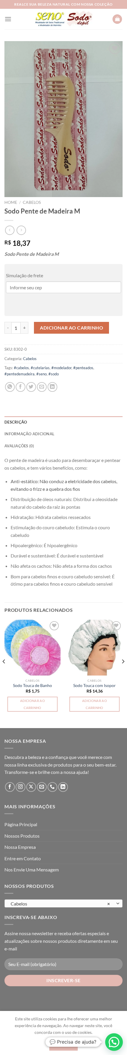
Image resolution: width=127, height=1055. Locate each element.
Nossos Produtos (22, 836)
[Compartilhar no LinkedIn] (52, 387)
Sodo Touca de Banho (32, 685)
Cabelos (32, 202)
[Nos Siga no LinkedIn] (63, 787)
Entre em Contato (22, 858)
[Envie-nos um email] (42, 787)
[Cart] (117, 19)
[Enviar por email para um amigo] (42, 387)
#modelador (61, 367)
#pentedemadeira (19, 374)
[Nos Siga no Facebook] (10, 787)
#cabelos (21, 367)
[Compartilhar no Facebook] (20, 387)
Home (10, 202)
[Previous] (4, 673)
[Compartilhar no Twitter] (31, 387)
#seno (41, 374)
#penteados (83, 367)
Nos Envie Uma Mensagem (31, 869)
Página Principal (20, 824)
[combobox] (63, 903)
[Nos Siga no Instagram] (20, 787)
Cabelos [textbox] (60, 903)
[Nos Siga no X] (31, 787)
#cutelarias (40, 367)
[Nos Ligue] (52, 787)
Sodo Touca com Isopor (94, 685)
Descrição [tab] (15, 422)
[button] (63, 532)
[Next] (123, 673)
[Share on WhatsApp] (10, 387)
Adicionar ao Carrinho (71, 327)
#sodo (53, 374)
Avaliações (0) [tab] (19, 445)
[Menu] (8, 19)
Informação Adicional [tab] (29, 433)
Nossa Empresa (20, 847)
